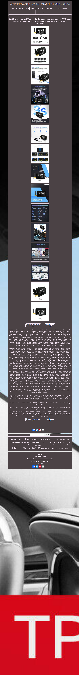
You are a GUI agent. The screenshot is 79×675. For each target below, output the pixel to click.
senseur (67, 448)
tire (59, 442)
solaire (13, 445)
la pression (34, 442)
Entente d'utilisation (40, 461)
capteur (36, 447)
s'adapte (53, 448)
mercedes (42, 442)
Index (40, 454)
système (35, 439)
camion (29, 448)
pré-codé (66, 445)
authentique (15, 442)
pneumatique (51, 445)
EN (38, 463)
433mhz (62, 439)
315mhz (64, 442)
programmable (55, 439)
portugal (19, 448)
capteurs (53, 442)
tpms (14, 447)
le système (25, 442)
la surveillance (27, 445)
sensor (35, 445)
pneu (14, 439)
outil (62, 448)
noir (69, 442)
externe (39, 445)
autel (59, 445)
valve (44, 445)
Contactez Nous (40, 456)
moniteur (45, 448)
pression (45, 438)
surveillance (24, 439)
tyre (24, 448)
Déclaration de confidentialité (40, 459)
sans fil (58, 448)
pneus (18, 445)
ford (68, 439)
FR (42, 463)
